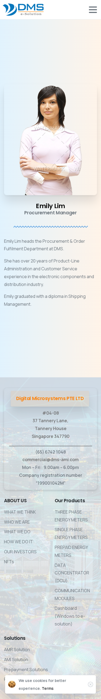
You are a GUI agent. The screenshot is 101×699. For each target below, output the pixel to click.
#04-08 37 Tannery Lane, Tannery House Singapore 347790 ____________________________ (50, 428)
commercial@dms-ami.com (50, 459)
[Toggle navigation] (93, 9)
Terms (48, 688)
